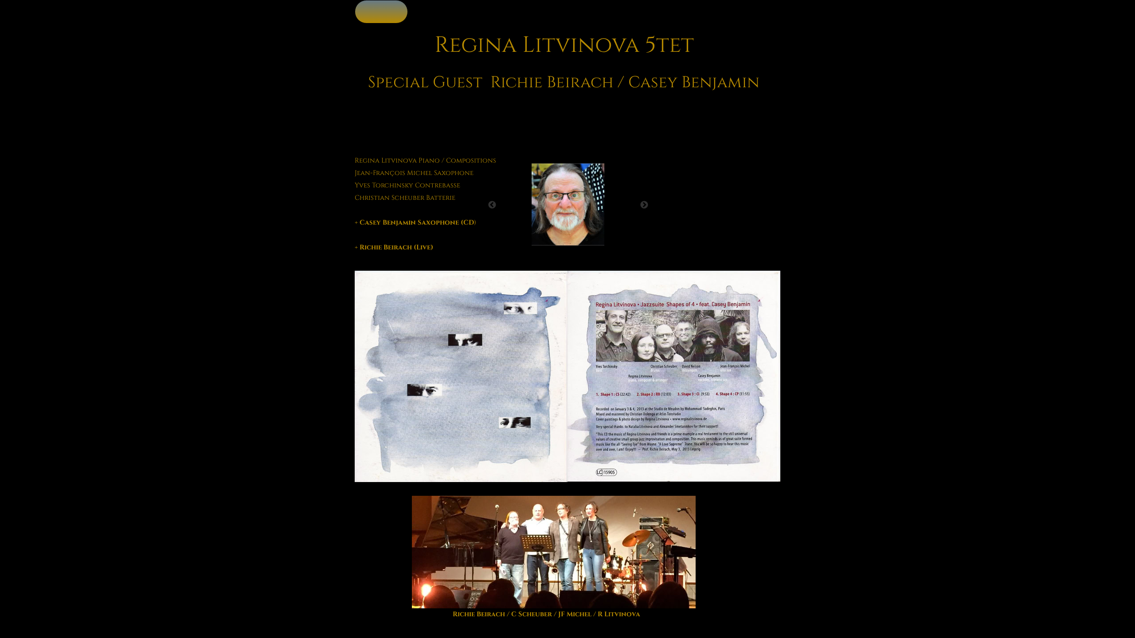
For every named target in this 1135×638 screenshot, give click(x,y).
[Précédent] (492, 204)
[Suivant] (644, 204)
